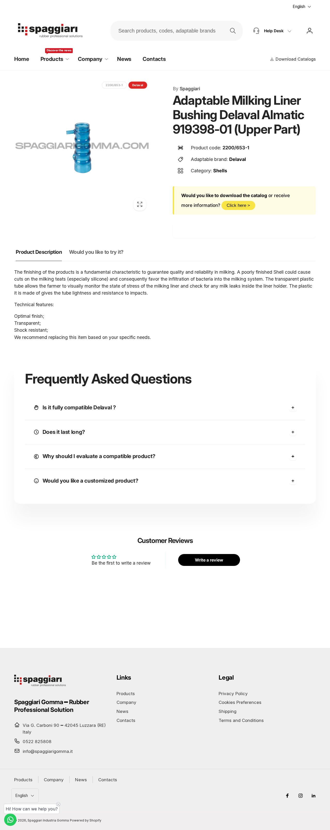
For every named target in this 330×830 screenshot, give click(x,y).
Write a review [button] (209, 560)
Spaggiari (186, 88)
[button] (53, 59)
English (299, 6)
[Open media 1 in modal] (82, 147)
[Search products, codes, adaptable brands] (232, 30)
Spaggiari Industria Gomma (48, 820)
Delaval (237, 159)
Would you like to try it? (96, 252)
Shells (220, 170)
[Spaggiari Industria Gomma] (40, 686)
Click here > (238, 205)
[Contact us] (10, 819)
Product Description (39, 252)
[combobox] (177, 31)
